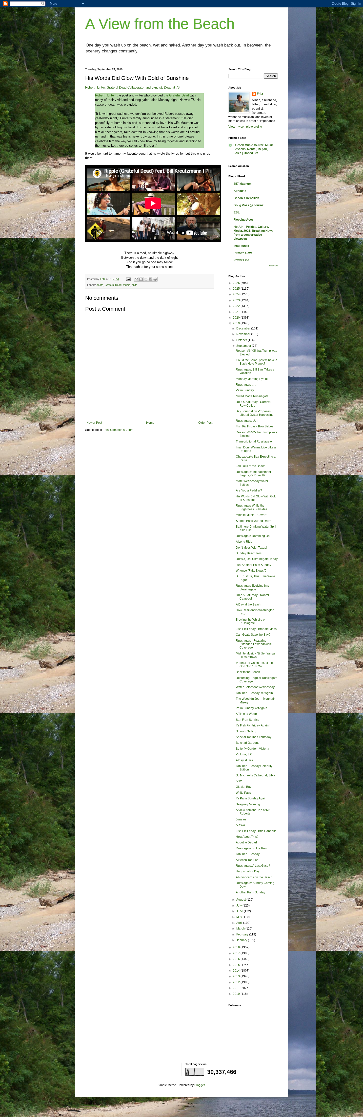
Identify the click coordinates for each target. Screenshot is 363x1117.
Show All (273, 265)
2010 (237, 994)
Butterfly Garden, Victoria (252, 748)
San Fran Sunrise (247, 719)
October (242, 340)
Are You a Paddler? (249, 490)
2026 (237, 283)
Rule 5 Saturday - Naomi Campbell (252, 596)
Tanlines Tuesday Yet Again (254, 693)
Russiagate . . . (246, 384)
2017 (237, 953)
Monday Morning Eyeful (252, 379)
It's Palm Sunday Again (251, 798)
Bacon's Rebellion (246, 198)
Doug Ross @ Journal (249, 205)
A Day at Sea (244, 760)
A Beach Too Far (247, 860)
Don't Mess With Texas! (251, 547)
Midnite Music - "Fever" (251, 515)
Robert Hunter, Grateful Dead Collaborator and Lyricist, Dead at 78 (132, 87)
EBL (237, 212)
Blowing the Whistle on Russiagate (251, 621)
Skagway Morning (248, 804)
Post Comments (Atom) (118, 430)
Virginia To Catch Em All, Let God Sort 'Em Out (255, 664)
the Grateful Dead (176, 95)
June (240, 911)
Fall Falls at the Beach (250, 466)
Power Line (241, 260)
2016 (237, 959)
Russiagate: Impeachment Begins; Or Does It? (253, 473)
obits (134, 284)
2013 (237, 976)
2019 (237, 323)
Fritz (260, 93)
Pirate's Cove (243, 253)
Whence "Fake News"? (251, 570)
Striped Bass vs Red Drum (253, 521)
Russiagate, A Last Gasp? (253, 865)
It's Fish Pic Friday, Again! (252, 725)
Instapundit (241, 246)
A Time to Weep (246, 714)
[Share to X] (145, 279)
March (240, 928)
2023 (237, 300)
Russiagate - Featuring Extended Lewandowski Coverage (254, 644)
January (242, 940)
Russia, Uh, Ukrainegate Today (257, 559)
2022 (237, 306)
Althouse (240, 191)
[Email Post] (128, 279)
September (244, 346)
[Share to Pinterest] (155, 279)
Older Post (205, 422)
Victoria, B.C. (244, 754)
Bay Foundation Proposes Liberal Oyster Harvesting (255, 413)
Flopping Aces (244, 219)
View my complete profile (245, 126)
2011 (237, 988)
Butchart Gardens (247, 743)
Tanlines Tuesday (248, 854)
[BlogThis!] (141, 279)
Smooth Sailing (246, 731)
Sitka (239, 781)
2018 (237, 947)
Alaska (240, 825)
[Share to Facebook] (150, 279)
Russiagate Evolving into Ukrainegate (252, 587)
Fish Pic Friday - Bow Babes (254, 426)
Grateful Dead (113, 284)
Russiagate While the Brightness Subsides (251, 507)
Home (150, 422)
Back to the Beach (248, 672)
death (100, 284)
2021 (237, 312)
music (126, 284)
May (239, 917)
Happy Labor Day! (248, 871)
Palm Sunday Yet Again (251, 708)
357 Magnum (243, 184)
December (243, 328)
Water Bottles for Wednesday (255, 687)
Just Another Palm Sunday (253, 565)
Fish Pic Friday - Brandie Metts (256, 629)
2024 (237, 294)
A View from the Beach (160, 24)
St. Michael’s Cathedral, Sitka (255, 775)
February (242, 934)
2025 (237, 288)
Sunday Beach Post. (249, 553)
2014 (237, 970)
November (243, 334)
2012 (237, 982)
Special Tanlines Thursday (253, 737)
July (239, 905)
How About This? (247, 836)
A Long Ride (244, 541)
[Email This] (136, 279)
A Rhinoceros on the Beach (254, 877)
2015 (237, 965)
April (239, 923)
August (241, 899)
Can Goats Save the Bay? (253, 634)
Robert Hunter (105, 95)
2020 (237, 317)
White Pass (243, 792)
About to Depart (246, 842)
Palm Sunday (245, 390)
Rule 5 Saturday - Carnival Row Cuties (253, 403)
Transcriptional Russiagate (254, 441)
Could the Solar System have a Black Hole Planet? (256, 361)
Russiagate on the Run (251, 848)
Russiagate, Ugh (247, 420)
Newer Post (94, 422)
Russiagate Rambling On (253, 536)
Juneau (241, 819)
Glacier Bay (243, 787)
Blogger (199, 1085)
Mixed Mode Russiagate (252, 396)
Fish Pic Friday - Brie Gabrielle (256, 831)
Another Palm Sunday (250, 892)
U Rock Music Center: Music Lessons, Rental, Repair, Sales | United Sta (254, 149)
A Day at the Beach (248, 604)
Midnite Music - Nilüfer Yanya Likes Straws (255, 655)
